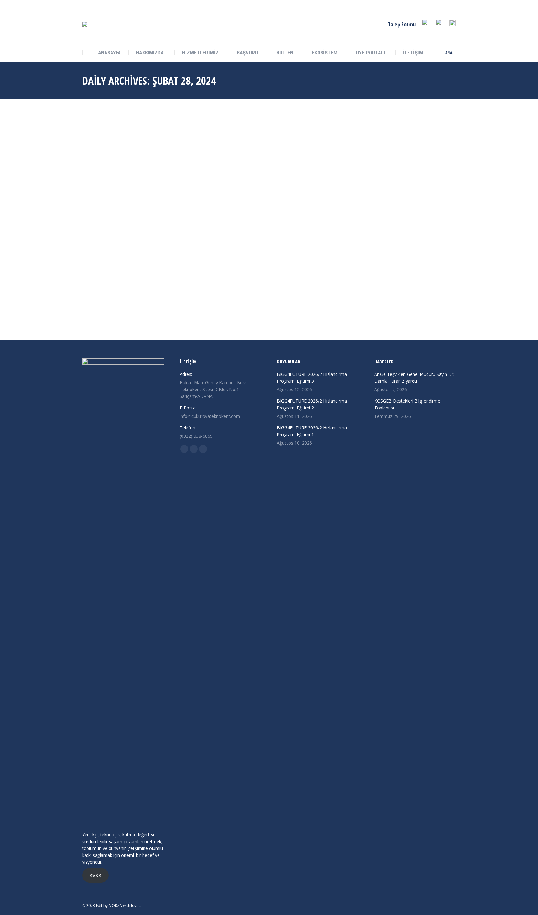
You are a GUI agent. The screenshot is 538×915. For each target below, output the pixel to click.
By (120, 320)
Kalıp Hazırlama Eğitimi (119, 311)
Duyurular (98, 320)
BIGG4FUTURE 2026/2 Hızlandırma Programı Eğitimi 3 (312, 377)
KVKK (95, 875)
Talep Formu (402, 24)
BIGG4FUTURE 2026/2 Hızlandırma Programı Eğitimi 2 (312, 404)
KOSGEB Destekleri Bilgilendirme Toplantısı (407, 404)
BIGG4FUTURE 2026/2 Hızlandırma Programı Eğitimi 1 (312, 431)
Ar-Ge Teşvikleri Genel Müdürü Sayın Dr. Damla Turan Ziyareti (414, 377)
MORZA (115, 905)
